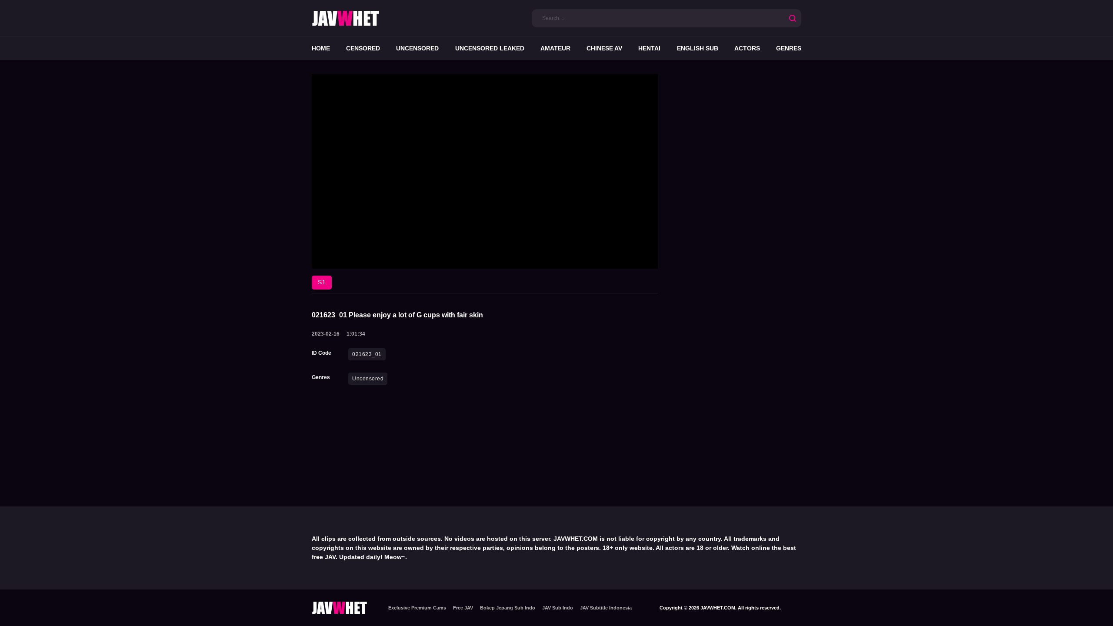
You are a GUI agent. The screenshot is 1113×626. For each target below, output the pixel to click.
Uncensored (417, 48)
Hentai (649, 48)
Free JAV (463, 607)
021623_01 (367, 354)
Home (321, 48)
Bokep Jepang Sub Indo (507, 607)
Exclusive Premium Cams (417, 607)
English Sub (697, 48)
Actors (747, 48)
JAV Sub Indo (557, 607)
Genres (788, 48)
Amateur (555, 48)
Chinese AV (604, 48)
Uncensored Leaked (489, 48)
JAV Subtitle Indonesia (606, 607)
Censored (363, 48)
